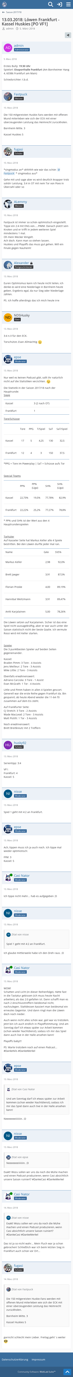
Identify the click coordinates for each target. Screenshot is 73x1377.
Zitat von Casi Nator (23, 1089)
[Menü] (68, 4)
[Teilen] (68, 35)
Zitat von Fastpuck (22, 1289)
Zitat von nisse (20, 934)
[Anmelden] (59, 4)
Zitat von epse (20, 1157)
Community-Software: (36, 1371)
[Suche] (50, 4)
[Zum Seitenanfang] (67, 1372)
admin (10, 28)
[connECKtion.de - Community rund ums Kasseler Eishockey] (4, 4)
